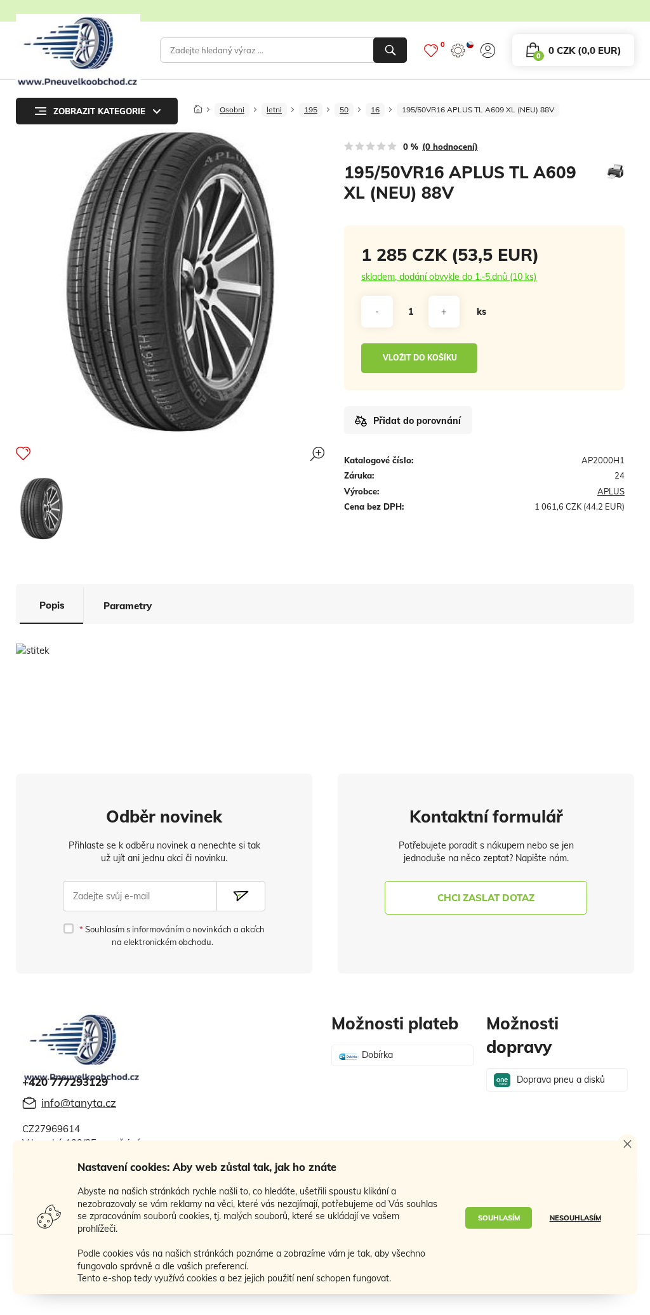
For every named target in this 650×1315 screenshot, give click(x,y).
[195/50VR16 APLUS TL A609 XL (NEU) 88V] (41, 508)
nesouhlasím (575, 1217)
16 (375, 109)
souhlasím (499, 1217)
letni (274, 109)
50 (344, 109)
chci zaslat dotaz (485, 898)
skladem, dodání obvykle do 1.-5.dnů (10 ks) (448, 276)
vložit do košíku (420, 357)
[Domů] (198, 105)
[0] (431, 50)
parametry (127, 606)
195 (310, 109)
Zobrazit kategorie (99, 111)
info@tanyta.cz (78, 1102)
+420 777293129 (65, 1081)
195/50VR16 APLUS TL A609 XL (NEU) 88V (478, 109)
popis (52, 605)
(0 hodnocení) (450, 147)
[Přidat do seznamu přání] (23, 453)
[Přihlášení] (488, 50)
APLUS (611, 491)
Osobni (232, 109)
